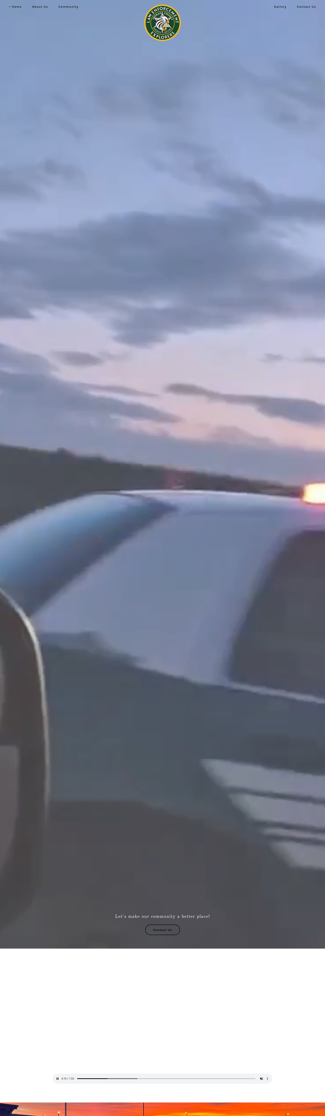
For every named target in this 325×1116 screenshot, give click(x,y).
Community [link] (68, 6)
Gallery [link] (280, 6)
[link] (162, 6)
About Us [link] (40, 6)
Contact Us (162, 930)
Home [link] (17, 6)
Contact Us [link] (306, 6)
